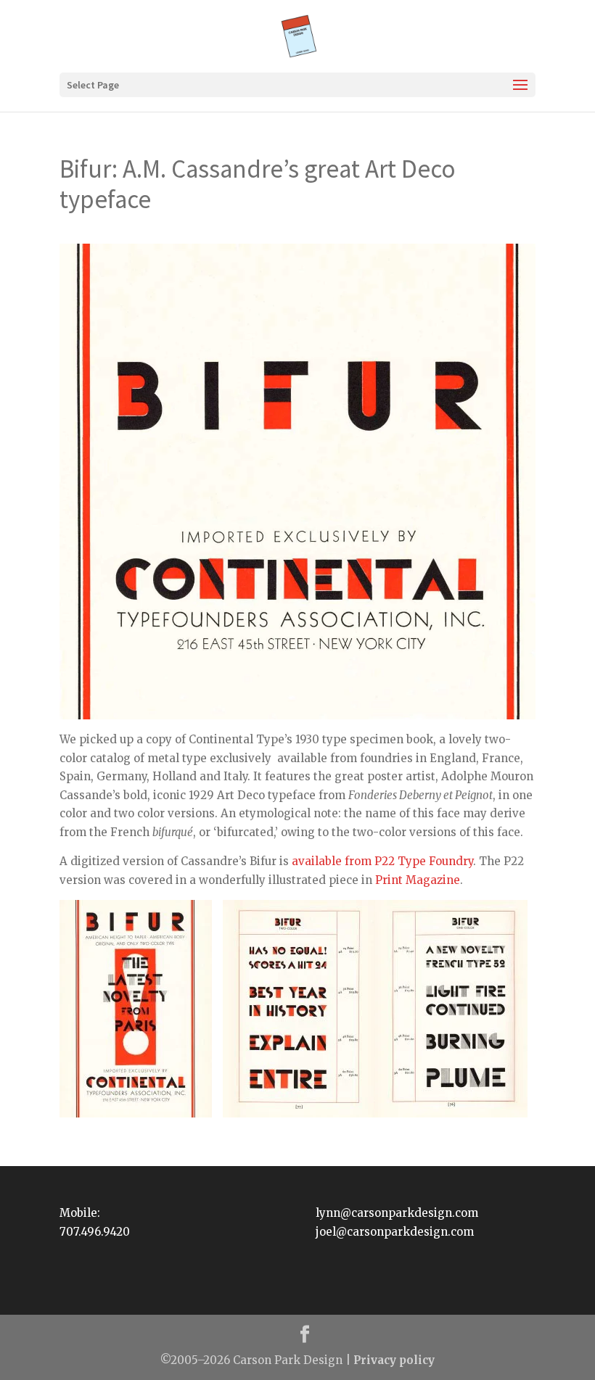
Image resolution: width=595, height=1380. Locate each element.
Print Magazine (417, 880)
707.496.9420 (95, 1232)
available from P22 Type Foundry (382, 861)
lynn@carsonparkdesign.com (397, 1213)
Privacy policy (394, 1360)
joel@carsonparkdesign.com (395, 1232)
